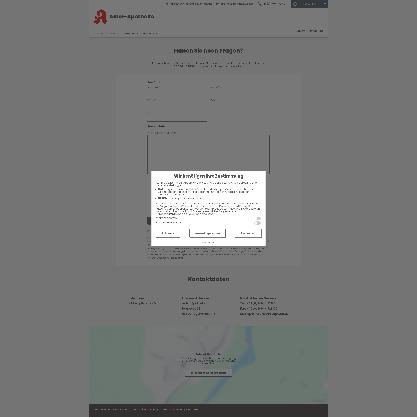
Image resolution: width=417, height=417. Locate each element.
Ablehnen (168, 233)
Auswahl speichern (207, 233)
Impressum (208, 242)
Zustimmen (248, 233)
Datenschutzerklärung (233, 206)
